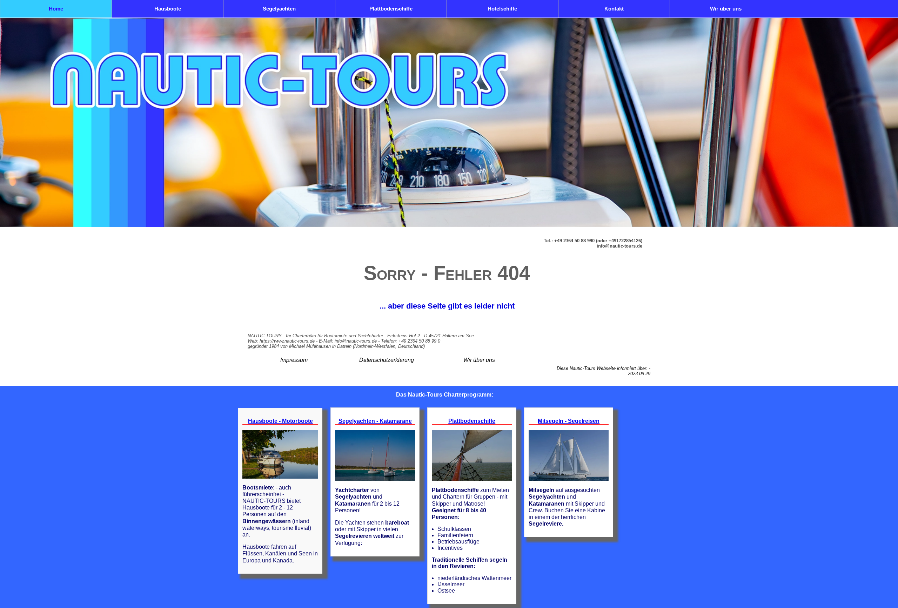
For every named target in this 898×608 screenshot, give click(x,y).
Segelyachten (279, 9)
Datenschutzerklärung (386, 360)
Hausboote (167, 9)
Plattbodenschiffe (391, 9)
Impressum (294, 360)
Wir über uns (726, 9)
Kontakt (614, 9)
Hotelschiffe (502, 9)
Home (56, 9)
